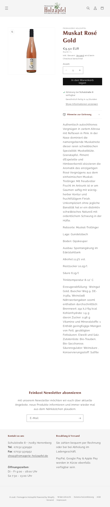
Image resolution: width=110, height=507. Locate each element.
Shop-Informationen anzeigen (82, 104)
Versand (80, 55)
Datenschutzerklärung (84, 497)
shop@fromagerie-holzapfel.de (28, 455)
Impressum (61, 500)
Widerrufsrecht (64, 497)
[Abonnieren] (79, 418)
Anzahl (66, 64)
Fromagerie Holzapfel (26, 497)
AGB (99, 497)
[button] (6, 8)
